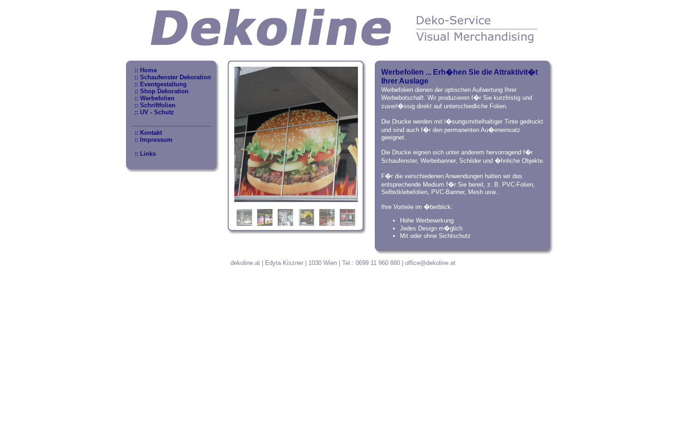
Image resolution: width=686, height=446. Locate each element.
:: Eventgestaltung (160, 84)
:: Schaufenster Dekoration (172, 77)
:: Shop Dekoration (161, 91)
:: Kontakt (147, 132)
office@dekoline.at (430, 262)
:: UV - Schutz (153, 112)
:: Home (145, 70)
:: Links (144, 153)
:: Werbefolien (154, 98)
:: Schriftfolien (154, 105)
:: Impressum (153, 139)
